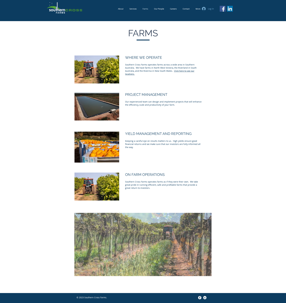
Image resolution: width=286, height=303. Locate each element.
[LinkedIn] (230, 9)
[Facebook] (223, 9)
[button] (143, 244)
